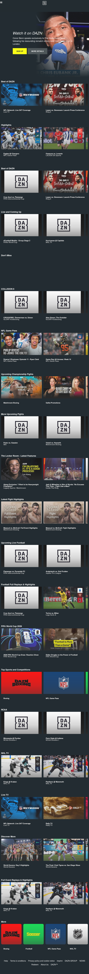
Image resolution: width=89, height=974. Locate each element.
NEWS (82, 960)
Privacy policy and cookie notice (41, 960)
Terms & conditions (18, 960)
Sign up (19, 51)
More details (37, 51)
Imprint (59, 960)
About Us (44, 964)
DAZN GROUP (71, 960)
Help (6, 960)
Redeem (34, 964)
